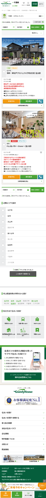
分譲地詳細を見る (23, 105)
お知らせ (5, 444)
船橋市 (10, 245)
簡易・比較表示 (35, 27)
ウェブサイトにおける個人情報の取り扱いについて (16, 479)
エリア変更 (14, 5)
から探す (9, 323)
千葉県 (16, 2)
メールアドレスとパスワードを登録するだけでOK (23, 376)
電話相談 (40, 101)
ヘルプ (4, 474)
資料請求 (29, 101)
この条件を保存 (37, 22)
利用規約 (4, 471)
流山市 (10, 222)
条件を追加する (4, 16)
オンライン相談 (28, 495)
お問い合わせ (18, 474)
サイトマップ (5, 468)
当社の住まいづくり (9, 428)
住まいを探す (7, 412)
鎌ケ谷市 (11, 233)
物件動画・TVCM (8, 438)
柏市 (9, 216)
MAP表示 (19, 27)
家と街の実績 (7, 423)
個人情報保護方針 (19, 471)
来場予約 (11, 101)
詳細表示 (5, 27)
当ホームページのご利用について (24, 468)
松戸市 (10, 210)
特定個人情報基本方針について (11, 477)
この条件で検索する (23, 274)
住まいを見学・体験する (10, 417)
